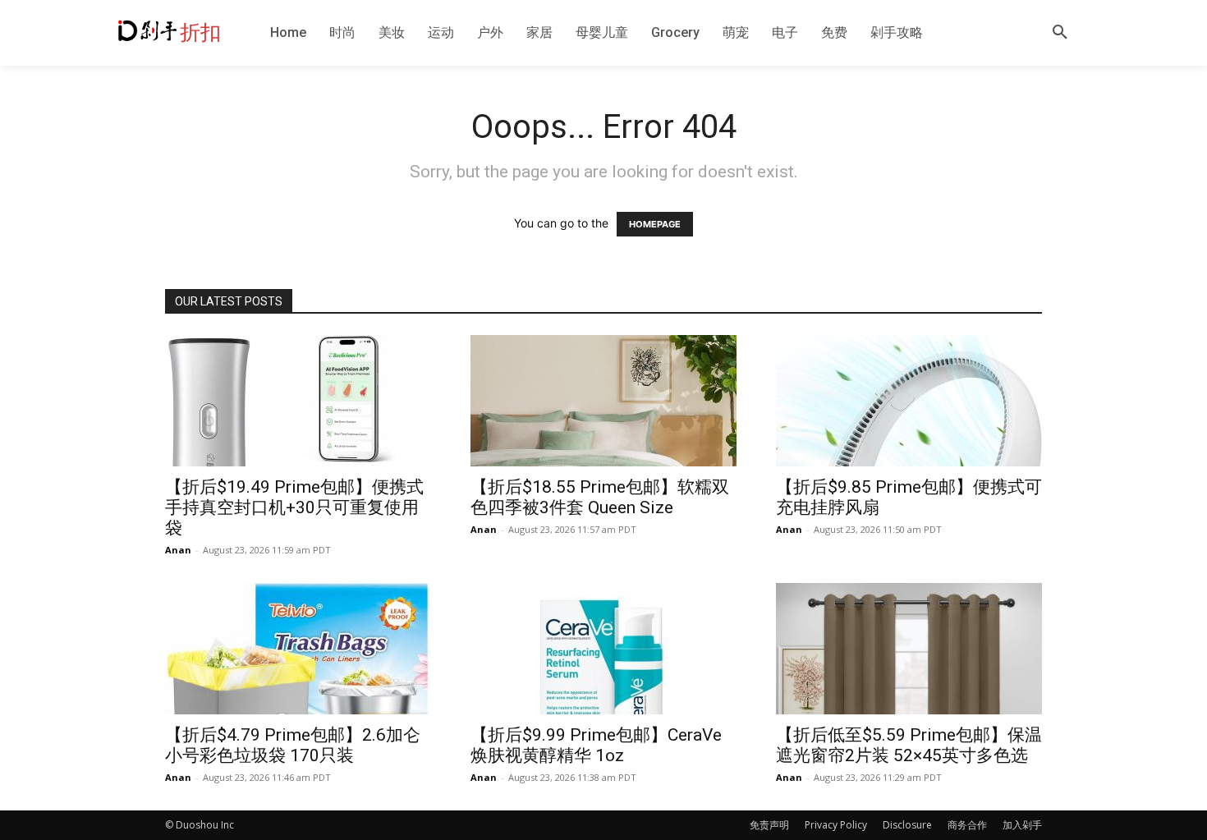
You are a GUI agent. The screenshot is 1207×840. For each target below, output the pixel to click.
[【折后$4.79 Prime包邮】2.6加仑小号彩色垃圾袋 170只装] (298, 648)
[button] (1060, 33)
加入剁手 (1022, 825)
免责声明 (769, 825)
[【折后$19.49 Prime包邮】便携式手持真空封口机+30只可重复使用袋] (298, 400)
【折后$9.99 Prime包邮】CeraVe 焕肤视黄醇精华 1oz (596, 745)
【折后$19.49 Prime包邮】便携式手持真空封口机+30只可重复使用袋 (294, 507)
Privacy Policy (836, 825)
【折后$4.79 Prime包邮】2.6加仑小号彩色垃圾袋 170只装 (292, 745)
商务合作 (967, 825)
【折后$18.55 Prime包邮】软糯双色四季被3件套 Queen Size (599, 497)
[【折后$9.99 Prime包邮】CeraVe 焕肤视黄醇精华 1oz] (603, 648)
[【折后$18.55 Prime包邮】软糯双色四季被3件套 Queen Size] (603, 400)
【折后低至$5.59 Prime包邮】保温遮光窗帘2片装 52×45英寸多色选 (909, 745)
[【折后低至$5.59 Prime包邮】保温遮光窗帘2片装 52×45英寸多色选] (909, 648)
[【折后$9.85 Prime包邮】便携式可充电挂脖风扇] (909, 400)
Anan (178, 550)
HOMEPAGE (655, 224)
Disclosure (907, 825)
